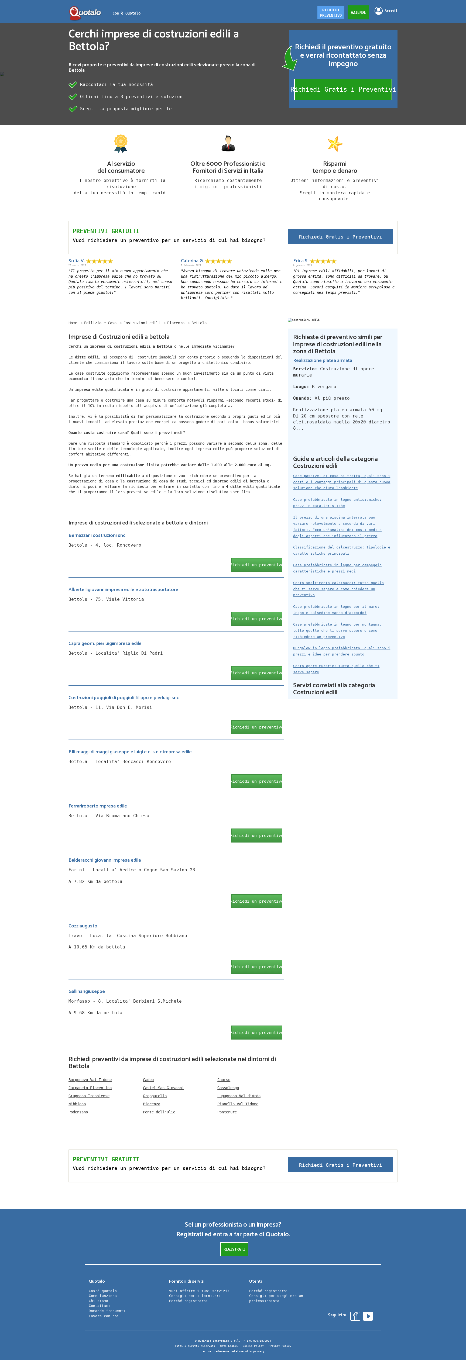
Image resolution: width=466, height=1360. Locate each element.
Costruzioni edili (142, 323)
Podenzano (78, 1112)
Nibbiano (77, 1104)
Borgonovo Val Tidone (90, 1080)
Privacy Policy (280, 1345)
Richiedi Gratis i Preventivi (343, 89)
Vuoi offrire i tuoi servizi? (199, 1291)
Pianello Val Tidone (237, 1104)
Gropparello (155, 1096)
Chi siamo (98, 1301)
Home (72, 323)
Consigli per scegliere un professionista (276, 1298)
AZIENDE (358, 12)
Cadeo (148, 1080)
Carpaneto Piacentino (90, 1088)
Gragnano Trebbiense (88, 1096)
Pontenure (227, 1112)
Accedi (391, 11)
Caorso (223, 1080)
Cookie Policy (253, 1345)
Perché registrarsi (188, 1301)
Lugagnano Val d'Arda (239, 1096)
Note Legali (229, 1345)
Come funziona (103, 1296)
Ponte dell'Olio (159, 1112)
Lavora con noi (104, 1316)
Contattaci (99, 1306)
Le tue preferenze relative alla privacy (233, 1351)
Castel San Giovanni (163, 1088)
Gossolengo (228, 1088)
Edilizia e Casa (100, 323)
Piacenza (175, 323)
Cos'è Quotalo (126, 13)
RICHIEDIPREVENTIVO (331, 13)
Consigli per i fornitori (195, 1296)
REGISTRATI (234, 1249)
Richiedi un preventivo (256, 564)
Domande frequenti (107, 1311)
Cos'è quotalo (103, 1291)
